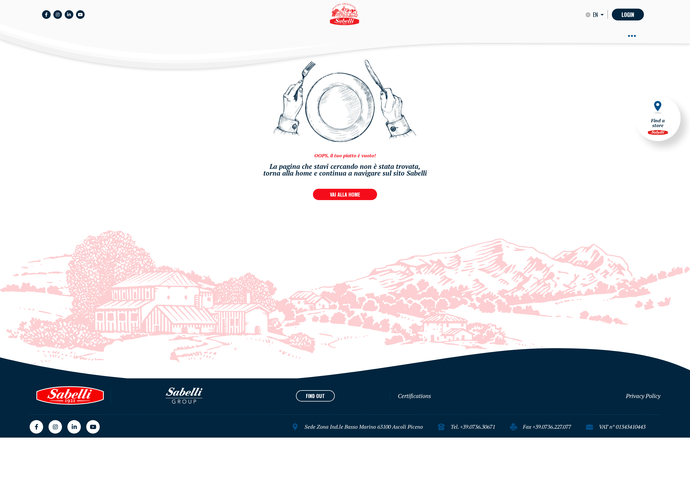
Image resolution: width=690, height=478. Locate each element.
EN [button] (596, 14)
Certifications (414, 396)
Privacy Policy (643, 396)
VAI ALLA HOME (345, 194)
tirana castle (12, 440)
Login (628, 15)
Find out (315, 395)
